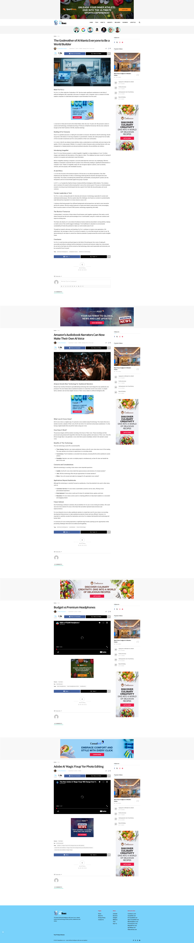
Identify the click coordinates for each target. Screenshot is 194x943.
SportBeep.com (132, 927)
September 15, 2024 (72, 611)
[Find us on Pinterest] (122, 42)
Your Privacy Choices (59, 934)
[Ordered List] (70, 286)
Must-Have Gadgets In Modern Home (122, 74)
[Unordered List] (72, 286)
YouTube (61, 681)
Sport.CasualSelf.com (133, 919)
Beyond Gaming (122, 97)
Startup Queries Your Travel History (126, 92)
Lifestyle (133, 22)
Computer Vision (73, 251)
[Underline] (66, 286)
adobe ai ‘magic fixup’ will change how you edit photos (70, 845)
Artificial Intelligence (62, 251)
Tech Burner (59, 684)
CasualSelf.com (132, 915)
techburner (83, 686)
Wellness (117, 22)
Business (125, 22)
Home (91, 22)
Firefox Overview (122, 87)
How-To (102, 22)
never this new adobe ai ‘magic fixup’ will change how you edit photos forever (74, 847)
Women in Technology (84, 251)
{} (80, 286)
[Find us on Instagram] (119, 42)
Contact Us (101, 919)
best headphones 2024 (73, 686)
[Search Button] (139, 22)
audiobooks (72, 527)
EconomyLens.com (132, 923)
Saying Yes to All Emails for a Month (126, 81)
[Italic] (64, 286)
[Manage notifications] (3, 932)
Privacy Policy (101, 917)
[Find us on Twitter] (117, 42)
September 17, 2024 (73, 48)
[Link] (79, 286)
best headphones (61, 686)
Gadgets (109, 22)
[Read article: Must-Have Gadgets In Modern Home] (127, 62)
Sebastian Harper (62, 48)
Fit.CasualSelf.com (132, 917)
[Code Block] (76, 286)
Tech (96, 22)
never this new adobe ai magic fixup (63, 849)
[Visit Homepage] (60, 22)
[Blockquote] (74, 286)
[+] (83, 286)
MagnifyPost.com (132, 925)
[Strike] (68, 286)
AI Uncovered (60, 843)
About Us (100, 915)
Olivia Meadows (62, 342)
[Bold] (62, 286)
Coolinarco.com (132, 913)
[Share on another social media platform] (109, 53)
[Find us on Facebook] (114, 42)
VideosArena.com (132, 929)
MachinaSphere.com (133, 921)
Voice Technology (81, 527)
